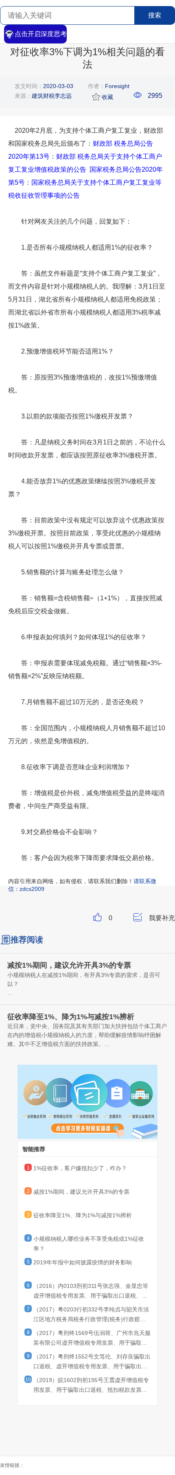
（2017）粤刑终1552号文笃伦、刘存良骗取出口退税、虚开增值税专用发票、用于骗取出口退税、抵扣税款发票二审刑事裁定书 (92, 1362)
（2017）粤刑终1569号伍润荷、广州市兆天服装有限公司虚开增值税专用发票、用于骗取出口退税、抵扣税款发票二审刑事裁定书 (92, 1339)
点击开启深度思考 (41, 33)
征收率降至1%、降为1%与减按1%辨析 (82, 1215)
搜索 (154, 15)
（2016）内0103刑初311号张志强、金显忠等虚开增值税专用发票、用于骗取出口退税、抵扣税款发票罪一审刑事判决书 (90, 1292)
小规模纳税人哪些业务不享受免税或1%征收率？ (88, 1244)
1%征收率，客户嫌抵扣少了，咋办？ (80, 1168)
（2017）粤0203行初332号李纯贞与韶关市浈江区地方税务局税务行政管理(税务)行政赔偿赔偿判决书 (91, 1315)
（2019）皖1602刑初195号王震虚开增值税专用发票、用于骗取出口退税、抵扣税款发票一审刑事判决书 (91, 1386)
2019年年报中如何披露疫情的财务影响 (82, 1262)
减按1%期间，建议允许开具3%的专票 (81, 1191)
